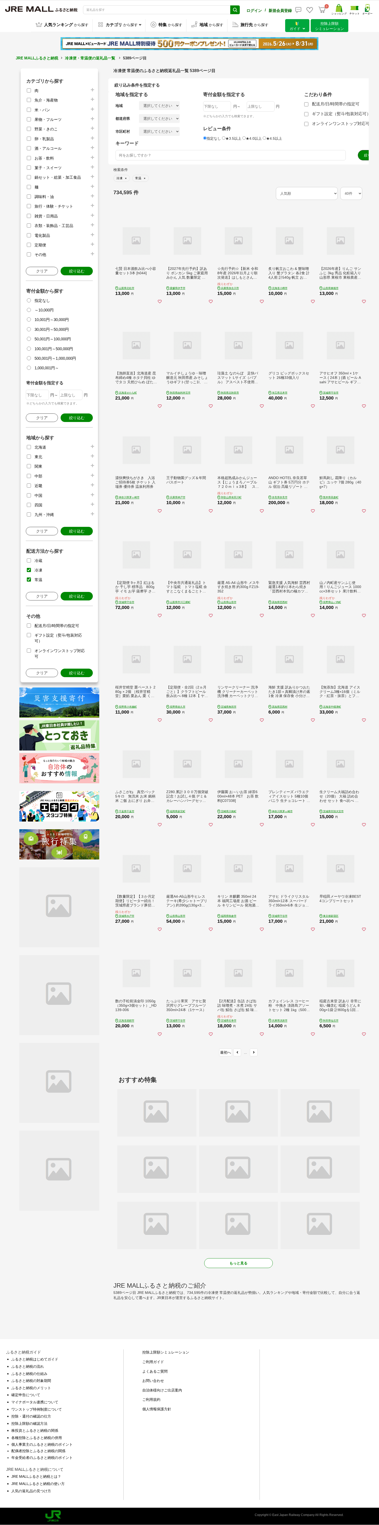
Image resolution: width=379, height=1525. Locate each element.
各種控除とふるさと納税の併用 (36, 1438)
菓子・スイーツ (48, 168)
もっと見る (238, 1263)
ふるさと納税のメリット (31, 1388)
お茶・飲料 (44, 158)
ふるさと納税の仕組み (29, 1374)
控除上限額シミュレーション (165, 1352)
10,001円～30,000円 (52, 319)
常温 (38, 579)
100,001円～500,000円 (54, 349)
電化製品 (42, 235)
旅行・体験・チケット (54, 206)
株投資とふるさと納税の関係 (34, 1430)
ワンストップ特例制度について (36, 1409)
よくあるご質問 (155, 1371)
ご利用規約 (151, 1399)
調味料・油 (44, 196)
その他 (40, 254)
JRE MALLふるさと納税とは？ (36, 1476)
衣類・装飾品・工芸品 (54, 225)
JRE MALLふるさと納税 (37, 58)
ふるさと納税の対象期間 (31, 1381)
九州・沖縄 (44, 514)
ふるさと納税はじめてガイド (34, 1359)
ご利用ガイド (153, 1362)
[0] (322, 9)
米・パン (42, 110)
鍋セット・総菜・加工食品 (58, 177)
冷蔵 (38, 560)
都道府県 (123, 118)
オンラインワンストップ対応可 (341, 123)
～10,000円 (44, 310)
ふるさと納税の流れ (27, 1366)
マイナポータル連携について (34, 1402)
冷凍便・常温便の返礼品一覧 (90, 58)
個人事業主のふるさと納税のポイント (42, 1444)
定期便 (40, 245)
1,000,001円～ (47, 368)
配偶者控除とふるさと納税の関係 (38, 1451)
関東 (38, 466)
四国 (38, 505)
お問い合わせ (153, 1381)
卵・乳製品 (44, 139)
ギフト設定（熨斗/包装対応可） (341, 114)
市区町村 (123, 131)
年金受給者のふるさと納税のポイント (42, 1458)
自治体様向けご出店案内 (162, 1390)
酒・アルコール (48, 148)
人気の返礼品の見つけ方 (31, 1491)
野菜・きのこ (46, 129)
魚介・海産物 (46, 100)
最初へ (225, 1052)
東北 (38, 457)
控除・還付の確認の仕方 (31, 1416)
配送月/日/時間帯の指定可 (57, 625)
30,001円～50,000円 (52, 329)
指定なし (42, 300)
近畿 (38, 485)
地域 (119, 106)
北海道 (40, 447)
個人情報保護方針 (156, 1409)
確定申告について (25, 1395)
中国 (38, 495)
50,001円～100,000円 (53, 339)
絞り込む (77, 271)
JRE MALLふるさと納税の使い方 (38, 1484)
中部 (38, 476)
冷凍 (38, 570)
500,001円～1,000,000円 (55, 358)
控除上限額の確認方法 (29, 1423)
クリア (42, 271)
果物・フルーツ (48, 119)
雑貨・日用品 (46, 216)
